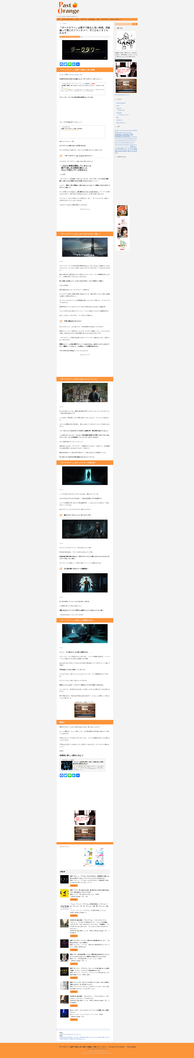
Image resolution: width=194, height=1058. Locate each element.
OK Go (132, 140)
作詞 (135, 146)
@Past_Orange (74, 74)
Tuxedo (131, 144)
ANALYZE (84, 19)
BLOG (77, 19)
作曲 (132, 147)
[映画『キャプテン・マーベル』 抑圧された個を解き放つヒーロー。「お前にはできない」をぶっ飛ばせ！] (64, 947)
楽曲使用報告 (122, 151)
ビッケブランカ (121, 146)
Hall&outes (135, 136)
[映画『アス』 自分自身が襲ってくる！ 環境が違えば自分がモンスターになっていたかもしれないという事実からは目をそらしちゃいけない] (64, 961)
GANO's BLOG (122, 136)
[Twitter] (0, 8)
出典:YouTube (61, 261)
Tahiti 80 (120, 144)
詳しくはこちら (118, 58)
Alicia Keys (117, 130)
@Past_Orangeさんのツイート (122, 94)
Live (124, 138)
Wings (134, 144)
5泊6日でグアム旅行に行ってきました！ (70, 1034)
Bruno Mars (124, 132)
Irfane (116, 138)
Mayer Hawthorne (129, 138)
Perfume (119, 142)
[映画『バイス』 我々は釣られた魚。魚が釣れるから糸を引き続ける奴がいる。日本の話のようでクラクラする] (64, 896)
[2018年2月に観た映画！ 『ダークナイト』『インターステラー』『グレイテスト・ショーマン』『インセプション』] (64, 1003)
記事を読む (74, 885)
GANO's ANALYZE (124, 134)
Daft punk (129, 132)
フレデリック (127, 146)
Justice (118, 138)
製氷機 (116, 153)
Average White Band (129, 130)
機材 (129, 151)
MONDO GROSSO (122, 140)
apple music (122, 130)
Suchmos (117, 144)
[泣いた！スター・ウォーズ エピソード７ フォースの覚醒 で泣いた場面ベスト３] (64, 1017)
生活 (135, 151)
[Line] (0, 9)
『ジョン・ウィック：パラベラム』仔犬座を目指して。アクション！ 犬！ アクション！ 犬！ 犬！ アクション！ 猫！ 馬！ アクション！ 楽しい (89, 906)
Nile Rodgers (128, 140)
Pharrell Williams (126, 142)
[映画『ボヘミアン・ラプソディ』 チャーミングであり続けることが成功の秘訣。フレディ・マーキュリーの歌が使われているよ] (64, 975)
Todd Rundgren (126, 144)
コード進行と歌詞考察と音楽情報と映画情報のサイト (97, 1048)
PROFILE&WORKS (68, 19)
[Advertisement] (85, 219)
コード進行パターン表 (123, 114)
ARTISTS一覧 (121, 110)
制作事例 (121, 149)
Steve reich (132, 142)
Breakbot (120, 132)
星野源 (129, 149)
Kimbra (121, 138)
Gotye (131, 136)
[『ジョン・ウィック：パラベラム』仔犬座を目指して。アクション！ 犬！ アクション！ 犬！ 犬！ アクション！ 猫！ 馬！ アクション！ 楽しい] (64, 910)
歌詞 (132, 151)
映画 (98, 19)
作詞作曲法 (91, 19)
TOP (58, 19)
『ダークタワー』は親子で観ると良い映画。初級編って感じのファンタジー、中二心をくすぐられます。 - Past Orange (97, 1047)
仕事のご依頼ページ (116, 19)
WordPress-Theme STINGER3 (97, 1051)
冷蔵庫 (116, 149)
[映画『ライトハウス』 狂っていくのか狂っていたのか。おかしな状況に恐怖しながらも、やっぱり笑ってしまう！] (64, 989)
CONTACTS (104, 19)
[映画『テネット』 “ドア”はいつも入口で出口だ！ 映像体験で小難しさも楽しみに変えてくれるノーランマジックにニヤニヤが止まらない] (64, 882)
